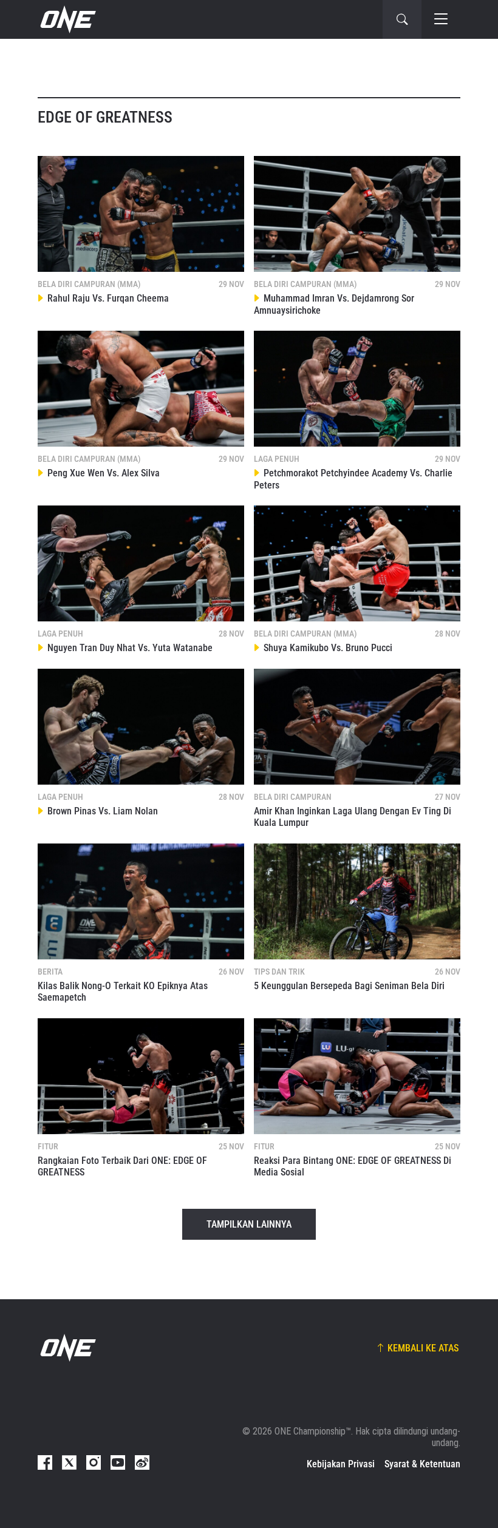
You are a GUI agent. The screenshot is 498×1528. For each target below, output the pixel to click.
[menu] (440, 19)
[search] (402, 19)
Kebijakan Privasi (341, 1464)
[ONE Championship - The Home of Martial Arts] (67, 19)
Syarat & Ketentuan (422, 1464)
